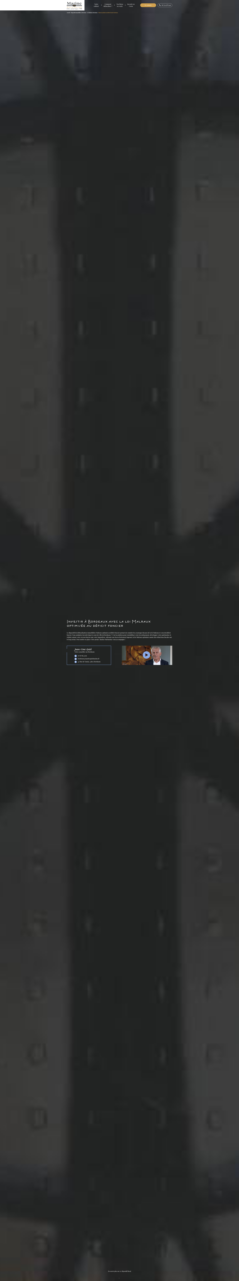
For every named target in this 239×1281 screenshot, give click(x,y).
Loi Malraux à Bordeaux (92, 12)
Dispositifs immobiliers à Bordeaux (78, 12)
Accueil (68, 12)
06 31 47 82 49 (166, 5)
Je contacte (148, 5)
